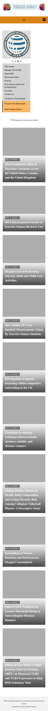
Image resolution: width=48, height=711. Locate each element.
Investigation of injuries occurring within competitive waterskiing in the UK (23, 383)
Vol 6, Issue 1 (12, 160)
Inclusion (8, 91)
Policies (8, 81)
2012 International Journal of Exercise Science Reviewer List (24, 224)
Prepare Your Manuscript (15, 104)
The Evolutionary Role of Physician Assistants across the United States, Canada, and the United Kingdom (22, 171)
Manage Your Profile (13, 70)
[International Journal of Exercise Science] (24, 7)
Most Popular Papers (13, 109)
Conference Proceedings (15, 99)
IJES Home (9, 67)
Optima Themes (30, 707)
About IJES (9, 74)
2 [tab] (15, 61)
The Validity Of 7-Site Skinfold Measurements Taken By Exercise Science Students (24, 329)
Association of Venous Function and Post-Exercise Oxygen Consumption (22, 557)
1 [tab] (12, 61)
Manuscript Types (12, 77)
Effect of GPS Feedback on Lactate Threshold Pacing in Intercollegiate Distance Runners (22, 613)
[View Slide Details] (16, 44)
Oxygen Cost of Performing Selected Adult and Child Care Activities (24, 275)
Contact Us (9, 94)
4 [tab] (20, 61)
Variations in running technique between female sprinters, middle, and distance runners (21, 439)
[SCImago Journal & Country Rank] (24, 120)
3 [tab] (18, 61)
